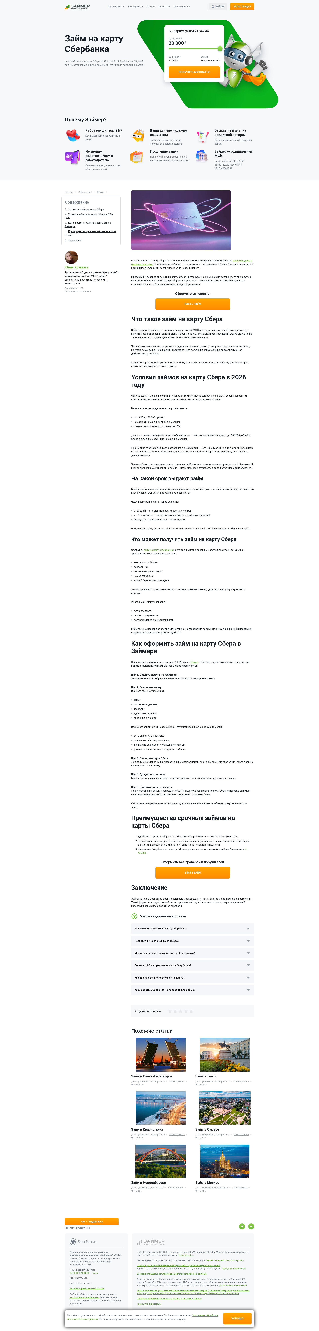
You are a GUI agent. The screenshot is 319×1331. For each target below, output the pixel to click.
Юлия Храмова (76, 267)
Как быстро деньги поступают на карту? (159, 977)
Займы (100, 192)
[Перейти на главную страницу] (77, 7)
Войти (220, 6)
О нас (150, 6)
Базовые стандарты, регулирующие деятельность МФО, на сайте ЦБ (172, 1274)
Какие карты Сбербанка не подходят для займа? (165, 989)
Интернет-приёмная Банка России (87, 1288)
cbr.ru (95, 1273)
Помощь (163, 6)
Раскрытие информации (149, 1304)
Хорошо (237, 1318)
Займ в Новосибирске (148, 1183)
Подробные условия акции (233, 1285)
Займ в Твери (205, 1076)
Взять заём (193, 304)
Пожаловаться (182, 6)
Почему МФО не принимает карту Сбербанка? (163, 965)
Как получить (115, 6)
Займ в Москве (207, 1183)
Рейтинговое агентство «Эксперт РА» (225, 1260)
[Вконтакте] (251, 1226)
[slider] (220, 48)
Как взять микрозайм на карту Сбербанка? (161, 928)
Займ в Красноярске (147, 1129)
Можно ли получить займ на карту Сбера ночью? (165, 953)
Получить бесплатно (194, 72)
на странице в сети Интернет (84, 1297)
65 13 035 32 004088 (79, 1273)
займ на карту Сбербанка (158, 549)
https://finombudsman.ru (234, 1268)
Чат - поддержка (92, 1221)
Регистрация (242, 6)
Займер (195, 662)
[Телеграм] (242, 1226)
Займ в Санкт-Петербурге (151, 1076)
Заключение (75, 240)
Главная (69, 192)
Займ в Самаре (207, 1129)
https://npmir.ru (186, 1255)
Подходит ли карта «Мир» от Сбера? (157, 940)
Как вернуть (134, 6)
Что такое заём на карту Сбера (86, 209)
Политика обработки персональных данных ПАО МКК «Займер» (169, 1298)
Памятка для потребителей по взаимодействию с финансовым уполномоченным (178, 1265)
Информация (85, 192)
